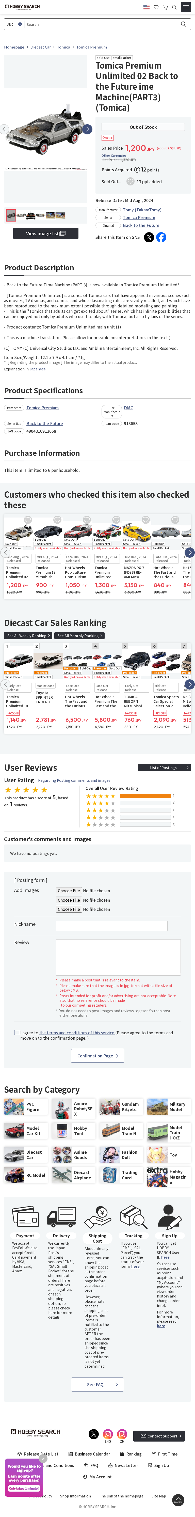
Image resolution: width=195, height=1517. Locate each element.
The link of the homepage (121, 1496)
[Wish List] (156, 7)
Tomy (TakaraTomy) (142, 210)
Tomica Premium (139, 217)
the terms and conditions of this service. (77, 1032)
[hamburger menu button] (186, 7)
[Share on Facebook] (161, 237)
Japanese (37, 368)
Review (21, 942)
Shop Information (75, 1496)
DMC (128, 407)
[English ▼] (146, 6)
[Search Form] (174, 7)
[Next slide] (87, 129)
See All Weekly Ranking (26, 635)
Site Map (159, 1496)
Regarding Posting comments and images (74, 780)
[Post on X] (149, 237)
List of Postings (163, 767)
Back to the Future (141, 225)
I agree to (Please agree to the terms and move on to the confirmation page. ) (96, 1035)
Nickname (25, 923)
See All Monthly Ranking (78, 635)
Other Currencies (114, 155)
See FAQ (95, 1384)
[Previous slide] (5, 553)
